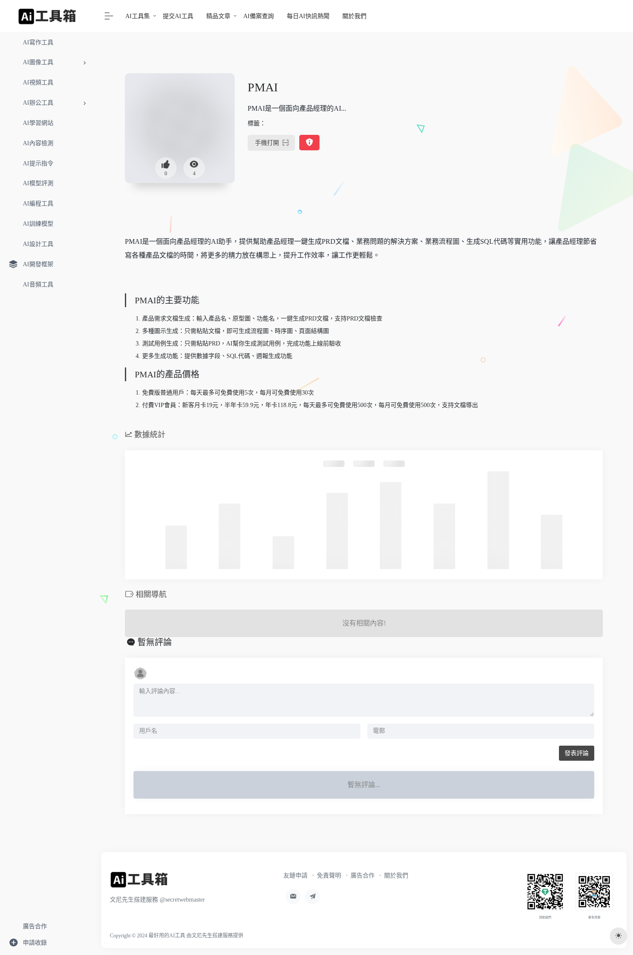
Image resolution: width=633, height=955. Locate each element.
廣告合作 (363, 875)
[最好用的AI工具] (139, 882)
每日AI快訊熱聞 (308, 16)
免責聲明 (329, 875)
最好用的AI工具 (167, 936)
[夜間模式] (618, 936)
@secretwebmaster (182, 899)
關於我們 (354, 16)
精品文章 (218, 16)
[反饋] (309, 143)
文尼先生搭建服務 (212, 936)
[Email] (293, 896)
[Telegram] (312, 896)
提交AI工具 (178, 16)
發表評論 (577, 753)
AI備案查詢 (258, 16)
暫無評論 (154, 642)
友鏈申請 (295, 875)
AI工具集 (137, 16)
